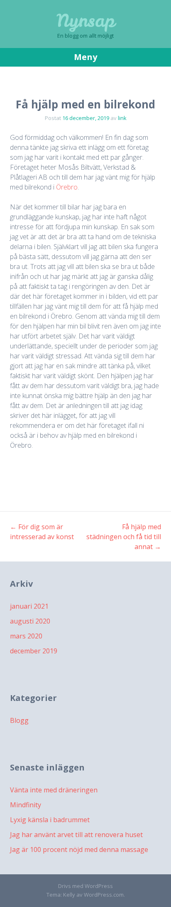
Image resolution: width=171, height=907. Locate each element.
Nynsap (85, 20)
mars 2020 (26, 636)
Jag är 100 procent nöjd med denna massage (79, 849)
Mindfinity (25, 804)
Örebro (67, 187)
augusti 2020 (30, 621)
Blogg (19, 720)
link (122, 118)
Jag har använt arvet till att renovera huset (76, 834)
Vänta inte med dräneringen (54, 789)
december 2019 (33, 650)
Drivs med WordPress (85, 886)
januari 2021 (29, 606)
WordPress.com (104, 894)
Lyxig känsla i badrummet (50, 819)
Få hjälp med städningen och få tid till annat (123, 536)
